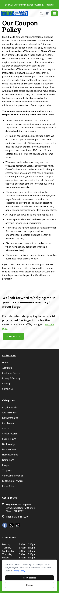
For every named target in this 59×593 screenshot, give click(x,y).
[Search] (41, 13)
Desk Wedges (9, 444)
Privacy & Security (11, 378)
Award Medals (9, 412)
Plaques (6, 465)
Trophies (7, 470)
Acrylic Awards (9, 407)
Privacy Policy (19, 570)
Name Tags (8, 459)
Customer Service (11, 373)
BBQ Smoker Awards (12, 480)
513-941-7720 (21, 516)
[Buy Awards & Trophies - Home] (20, 13)
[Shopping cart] (47, 13)
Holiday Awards (10, 454)
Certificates (8, 423)
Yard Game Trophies (12, 475)
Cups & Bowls (9, 438)
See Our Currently (29, 4)
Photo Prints (8, 486)
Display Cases (9, 449)
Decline (29, 585)
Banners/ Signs (10, 417)
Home (5, 362)
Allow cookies (29, 577)
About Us (7, 367)
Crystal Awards (9, 433)
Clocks (5, 428)
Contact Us (13, 336)
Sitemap (6, 383)
